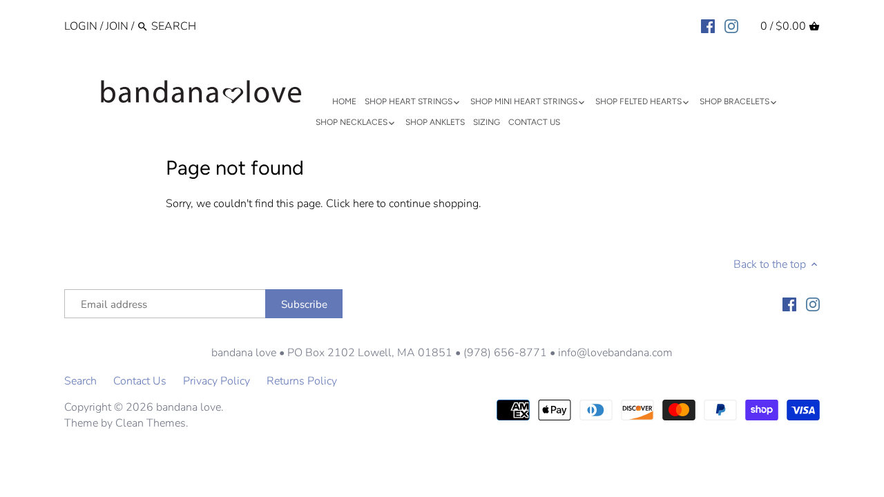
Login (80, 26)
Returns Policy (302, 381)
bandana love (188, 407)
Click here (350, 203)
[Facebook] (708, 25)
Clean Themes (150, 423)
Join (117, 26)
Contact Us (139, 381)
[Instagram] (731, 25)
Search (80, 381)
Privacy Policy (216, 381)
